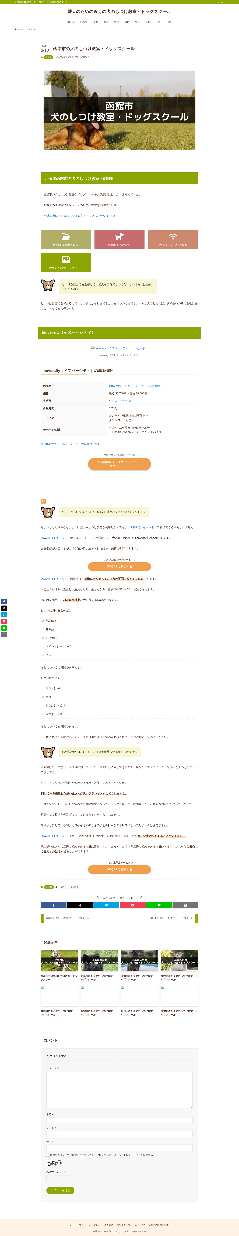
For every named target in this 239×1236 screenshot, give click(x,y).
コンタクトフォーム (127, 1225)
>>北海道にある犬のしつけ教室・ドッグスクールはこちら (80, 215)
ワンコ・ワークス (120, 400)
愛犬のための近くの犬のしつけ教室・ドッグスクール (119, 11)
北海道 (48, 57)
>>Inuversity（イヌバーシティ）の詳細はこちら (71, 443)
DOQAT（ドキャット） (142, 527)
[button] (53, 905)
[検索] (222, 2)
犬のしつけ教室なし (69, 887)
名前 (50, 1114)
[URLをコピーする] (185, 905)
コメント (52, 1068)
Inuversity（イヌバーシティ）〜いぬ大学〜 (136, 385)
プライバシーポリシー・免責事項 (96, 1225)
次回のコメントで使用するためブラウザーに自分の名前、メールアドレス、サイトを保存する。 (102, 1155)
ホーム (72, 1225)
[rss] (217, 2)
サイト (50, 1141)
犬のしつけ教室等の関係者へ (155, 1225)
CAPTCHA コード (56, 1172)
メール (51, 1128)
